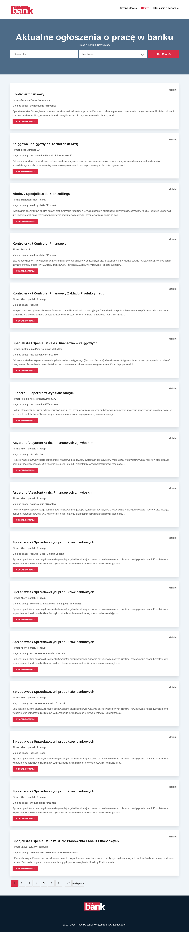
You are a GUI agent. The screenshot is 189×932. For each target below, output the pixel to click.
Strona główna (128, 8)
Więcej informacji (25, 122)
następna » (78, 883)
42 (68, 883)
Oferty (145, 8)
